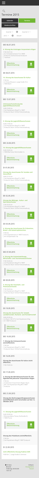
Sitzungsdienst (29, 468)
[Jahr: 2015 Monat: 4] (17, 32)
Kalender (10, 21)
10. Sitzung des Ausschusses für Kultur (17, 77)
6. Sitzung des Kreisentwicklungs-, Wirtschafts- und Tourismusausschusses (17, 257)
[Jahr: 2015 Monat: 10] (12, 36)
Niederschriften (9, 25)
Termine (27, 21)
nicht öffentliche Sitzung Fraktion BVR (16, 452)
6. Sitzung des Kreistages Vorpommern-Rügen (19, 49)
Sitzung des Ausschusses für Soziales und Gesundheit (18, 173)
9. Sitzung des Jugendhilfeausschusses (16, 121)
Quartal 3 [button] (25, 32)
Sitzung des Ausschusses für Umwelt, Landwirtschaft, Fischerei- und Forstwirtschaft (19, 314)
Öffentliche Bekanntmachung (13, 64)
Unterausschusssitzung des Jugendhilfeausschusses (13, 105)
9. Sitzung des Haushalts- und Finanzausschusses (13, 285)
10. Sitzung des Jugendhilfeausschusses (17, 148)
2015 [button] (5, 36)
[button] (31, 64)
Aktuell (19, 36)
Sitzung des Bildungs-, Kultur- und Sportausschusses (15, 201)
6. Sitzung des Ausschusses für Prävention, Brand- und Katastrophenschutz (18, 229)
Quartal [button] (9, 32)
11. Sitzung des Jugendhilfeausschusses (17, 412)
